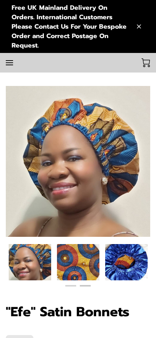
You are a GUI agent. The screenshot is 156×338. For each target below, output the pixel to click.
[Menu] (9, 62)
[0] (145, 62)
